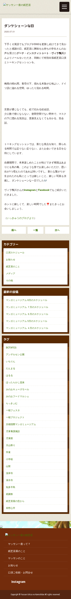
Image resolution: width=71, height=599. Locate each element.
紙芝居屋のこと (16, 551)
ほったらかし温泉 (15, 382)
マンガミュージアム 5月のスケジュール (26, 321)
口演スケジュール (15, 252)
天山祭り (10, 445)
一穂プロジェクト (15, 417)
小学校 (9, 459)
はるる (9, 375)
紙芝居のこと (13, 266)
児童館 (9, 438)
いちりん (10, 361)
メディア (10, 273)
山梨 (8, 466)
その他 (9, 280)
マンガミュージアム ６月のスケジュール (27, 314)
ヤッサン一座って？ (19, 543)
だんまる (10, 368)
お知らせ (10, 259)
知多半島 (10, 487)
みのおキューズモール (17, 389)
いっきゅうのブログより (20, 218)
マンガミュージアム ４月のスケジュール (27, 328)
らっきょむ (12, 403)
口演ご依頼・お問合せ (20, 572)
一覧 (35, 230)
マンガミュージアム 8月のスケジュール (26, 300)
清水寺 (9, 480)
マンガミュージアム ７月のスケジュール (27, 307)
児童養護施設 (13, 431)
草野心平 (10, 508)
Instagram (18, 581)
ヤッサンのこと (16, 558)
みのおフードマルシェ (17, 396)
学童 (8, 452)
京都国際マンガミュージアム (21, 424)
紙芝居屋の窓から (15, 501)
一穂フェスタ (13, 410)
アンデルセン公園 (15, 354)
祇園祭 (9, 494)
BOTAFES (11, 347)
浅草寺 (9, 473)
